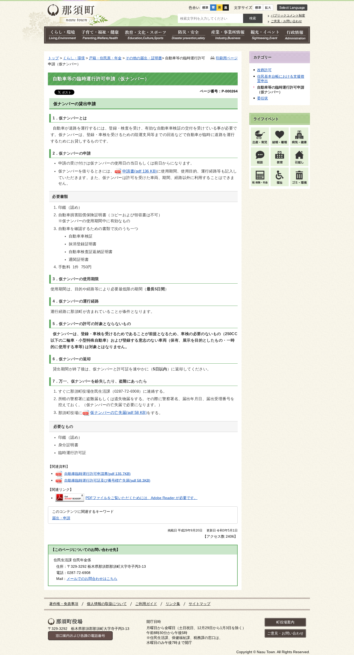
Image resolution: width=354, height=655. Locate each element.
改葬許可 (264, 70)
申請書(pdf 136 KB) (139, 171)
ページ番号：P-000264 (219, 91)
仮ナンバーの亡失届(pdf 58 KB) (118, 413)
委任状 (262, 98)
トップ (53, 58)
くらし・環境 (74, 58)
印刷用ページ (227, 58)
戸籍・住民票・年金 (105, 58)
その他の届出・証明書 (144, 58)
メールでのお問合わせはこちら (92, 579)
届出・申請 (61, 518)
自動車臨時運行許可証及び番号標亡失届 (107, 480)
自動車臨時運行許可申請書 (97, 473)
